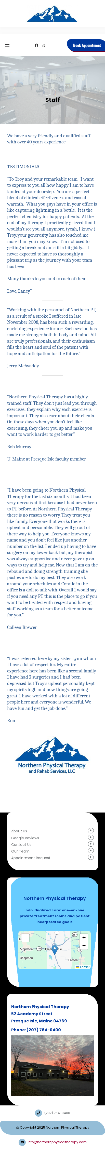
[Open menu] (7, 45)
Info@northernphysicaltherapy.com (57, 1142)
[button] (54, 950)
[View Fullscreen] (25, 938)
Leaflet (84, 967)
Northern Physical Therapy (54, 898)
